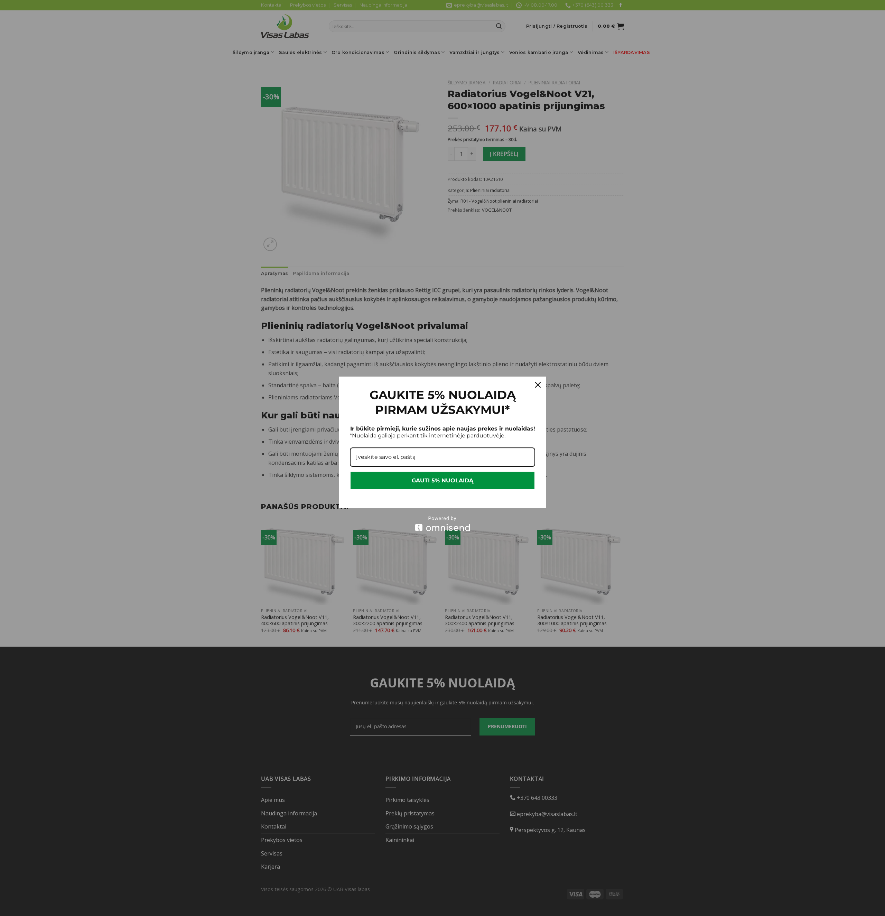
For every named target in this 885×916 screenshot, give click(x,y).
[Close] (538, 385)
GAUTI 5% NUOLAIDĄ (442, 480)
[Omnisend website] (442, 523)
